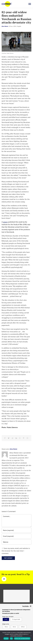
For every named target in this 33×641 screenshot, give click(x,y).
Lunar (5, 619)
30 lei (6, 627)
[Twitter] (8, 438)
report (5, 222)
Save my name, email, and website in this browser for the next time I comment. (16, 550)
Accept (6, 638)
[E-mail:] (27, 438)
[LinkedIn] (16, 438)
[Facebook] (4, 438)
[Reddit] (12, 438)
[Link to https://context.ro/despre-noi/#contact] (4, 579)
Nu (11, 638)
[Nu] (31, 636)
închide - (26, 606)
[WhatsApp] (19, 438)
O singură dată (16, 619)
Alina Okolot (5, 26)
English (19, 26)
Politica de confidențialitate (22, 638)
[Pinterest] (23, 438)
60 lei (14, 627)
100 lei (23, 627)
